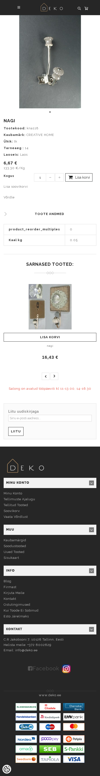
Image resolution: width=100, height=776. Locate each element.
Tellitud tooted (16, 505)
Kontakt (10, 599)
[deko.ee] (25, 466)
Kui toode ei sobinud (21, 610)
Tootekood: (15, 128)
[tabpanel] (50, 61)
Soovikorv (12, 511)
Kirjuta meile (14, 593)
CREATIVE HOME (40, 135)
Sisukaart (11, 558)
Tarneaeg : (14, 148)
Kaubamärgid (15, 540)
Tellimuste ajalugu (19, 499)
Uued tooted (14, 552)
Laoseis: (11, 154)
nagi (50, 345)
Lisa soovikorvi (16, 186)
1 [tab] (50, 112)
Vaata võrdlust (16, 517)
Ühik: (8, 141)
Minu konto (13, 493)
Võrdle (9, 197)
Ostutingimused (17, 604)
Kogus (9, 176)
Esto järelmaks (16, 616)
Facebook (46, 668)
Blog (7, 581)
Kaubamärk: (14, 135)
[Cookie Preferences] (6, 769)
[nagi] (50, 306)
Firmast (10, 587)
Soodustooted (15, 546)
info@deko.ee (26, 650)
